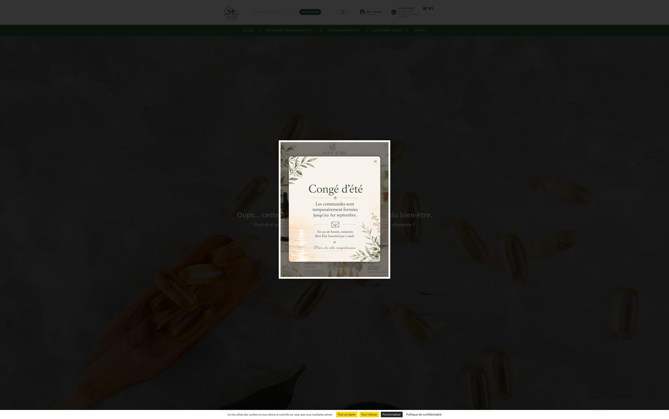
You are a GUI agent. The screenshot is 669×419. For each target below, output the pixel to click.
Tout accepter (347, 414)
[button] (385, 145)
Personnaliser (392, 414)
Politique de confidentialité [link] (423, 414)
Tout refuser (369, 414)
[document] (334, 209)
